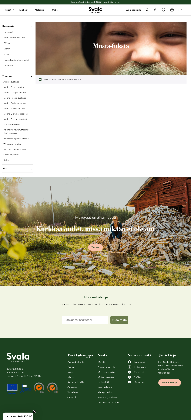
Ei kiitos (124, 235)
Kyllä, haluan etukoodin (124, 226)
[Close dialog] (150, 175)
